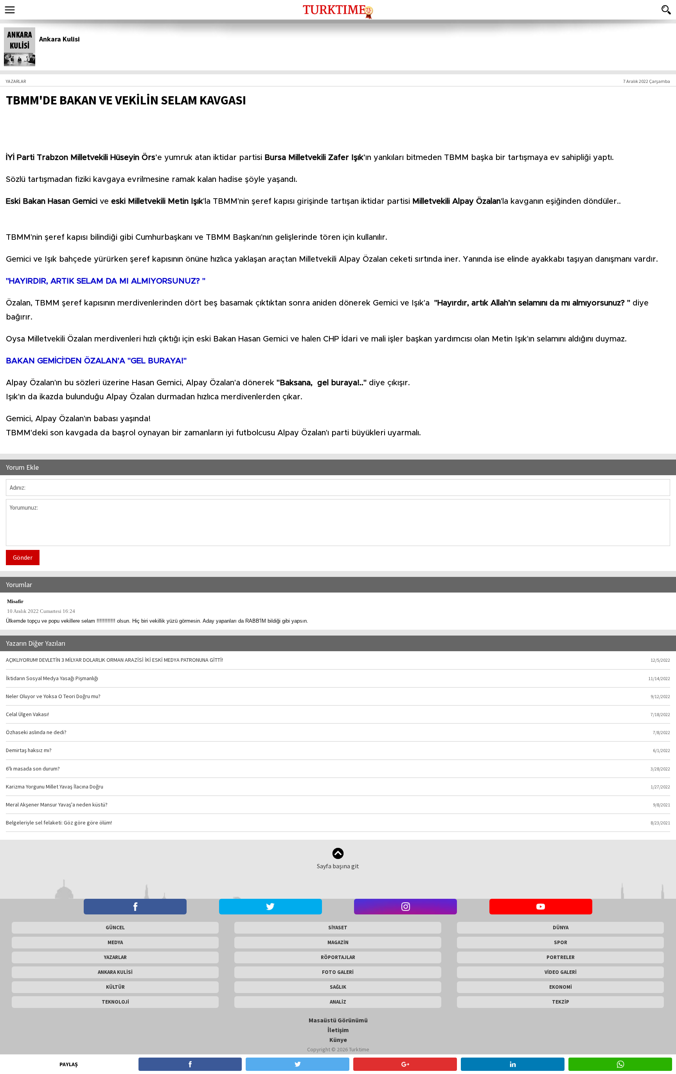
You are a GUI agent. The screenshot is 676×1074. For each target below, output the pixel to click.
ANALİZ (338, 1002)
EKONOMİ (560, 987)
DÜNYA (560, 927)
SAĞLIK (338, 987)
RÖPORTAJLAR (338, 957)
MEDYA (115, 942)
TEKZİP (560, 1002)
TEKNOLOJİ (115, 1002)
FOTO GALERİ (338, 972)
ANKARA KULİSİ (115, 972)
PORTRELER (561, 957)
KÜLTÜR (115, 987)
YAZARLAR (115, 957)
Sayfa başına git (338, 866)
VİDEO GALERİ (561, 972)
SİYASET (337, 927)
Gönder (22, 557)
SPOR (560, 942)
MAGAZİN (338, 942)
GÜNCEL (115, 927)
